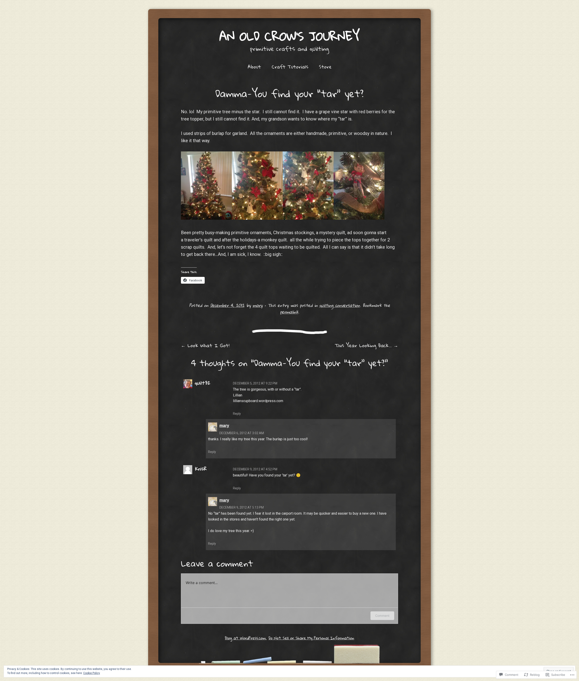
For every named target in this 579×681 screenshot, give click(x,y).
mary (258, 305)
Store (325, 66)
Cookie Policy (91, 673)
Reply (237, 413)
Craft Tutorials (290, 66)
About (254, 66)
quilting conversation (339, 305)
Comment (382, 615)
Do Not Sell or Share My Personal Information (311, 637)
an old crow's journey (289, 36)
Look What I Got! (205, 345)
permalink (289, 312)
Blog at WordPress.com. (246, 637)
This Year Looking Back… (366, 345)
